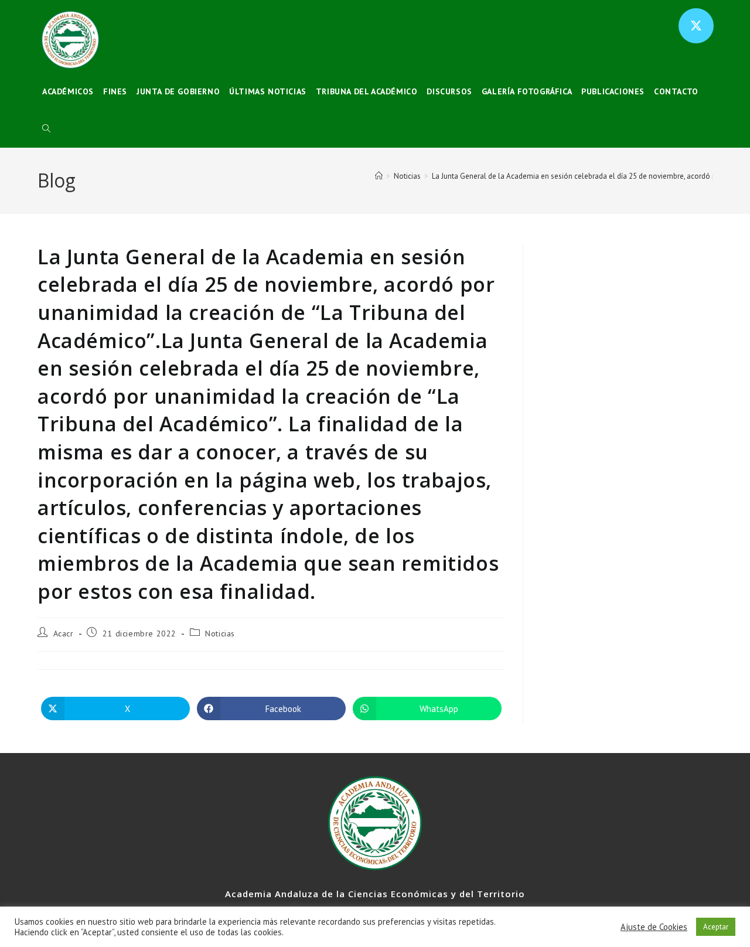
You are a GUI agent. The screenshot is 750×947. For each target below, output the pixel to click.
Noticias (220, 633)
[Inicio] (379, 176)
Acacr (63, 633)
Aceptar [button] (715, 927)
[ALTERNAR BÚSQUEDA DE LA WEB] (46, 129)
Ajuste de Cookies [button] (654, 927)
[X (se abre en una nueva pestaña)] (696, 25)
